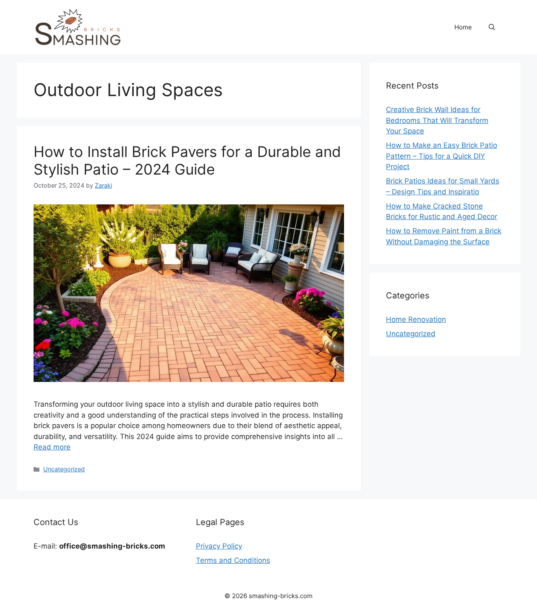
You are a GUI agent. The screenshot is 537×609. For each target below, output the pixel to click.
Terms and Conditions (233, 560)
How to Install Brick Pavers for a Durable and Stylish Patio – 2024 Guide (187, 160)
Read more (52, 447)
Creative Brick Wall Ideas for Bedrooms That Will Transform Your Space (437, 120)
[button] (491, 27)
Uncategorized (64, 469)
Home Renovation (416, 319)
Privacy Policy (219, 546)
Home (463, 27)
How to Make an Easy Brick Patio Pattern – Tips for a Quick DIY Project (441, 156)
